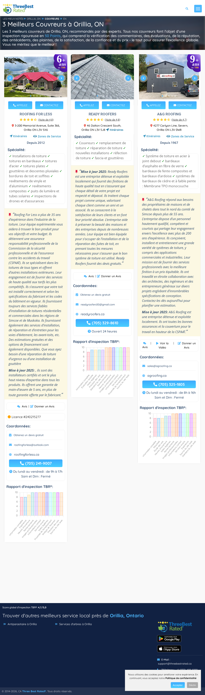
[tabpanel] (35, 79)
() (46, 119)
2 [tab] (33, 96)
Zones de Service (49, 136)
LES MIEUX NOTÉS (13, 18)
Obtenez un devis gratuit (29, 435)
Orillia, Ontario (127, 615)
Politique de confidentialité (180, 678)
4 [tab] (40, 96)
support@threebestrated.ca (175, 663)
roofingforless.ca (26, 454)
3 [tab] (37, 96)
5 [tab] (175, 96)
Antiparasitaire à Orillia (22, 624)
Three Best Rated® (34, 691)
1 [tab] (30, 96)
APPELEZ (21, 105)
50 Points (53, 35)
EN (64, 18)
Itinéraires (20, 136)
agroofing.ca (157, 376)
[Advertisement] (102, 575)
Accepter (178, 685)
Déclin (192, 685)
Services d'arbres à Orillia (75, 624)
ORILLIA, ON (34, 18)
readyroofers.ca (93, 314)
